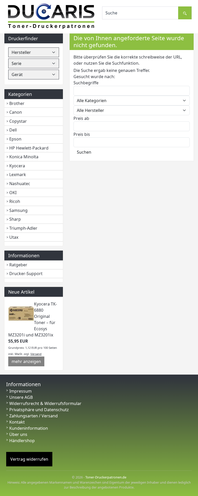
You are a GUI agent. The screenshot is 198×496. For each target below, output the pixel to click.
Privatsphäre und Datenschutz (39, 409)
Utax (13, 237)
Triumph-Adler (23, 228)
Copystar (18, 121)
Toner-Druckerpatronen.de (105, 477)
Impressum (20, 391)
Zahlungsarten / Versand (33, 416)
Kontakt (17, 422)
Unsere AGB (21, 397)
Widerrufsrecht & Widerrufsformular (45, 403)
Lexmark (17, 174)
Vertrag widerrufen (29, 459)
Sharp (15, 219)
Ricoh (14, 201)
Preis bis (81, 134)
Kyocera (17, 166)
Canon (15, 112)
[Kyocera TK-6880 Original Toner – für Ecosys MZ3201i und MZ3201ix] (21, 313)
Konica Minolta (23, 157)
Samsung (18, 210)
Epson (15, 139)
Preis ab (81, 118)
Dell (13, 130)
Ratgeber (18, 265)
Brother (16, 103)
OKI (12, 192)
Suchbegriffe (85, 83)
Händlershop (22, 440)
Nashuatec (19, 183)
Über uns (18, 434)
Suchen (84, 152)
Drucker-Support (26, 273)
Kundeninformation (28, 428)
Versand (36, 354)
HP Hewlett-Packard (28, 148)
